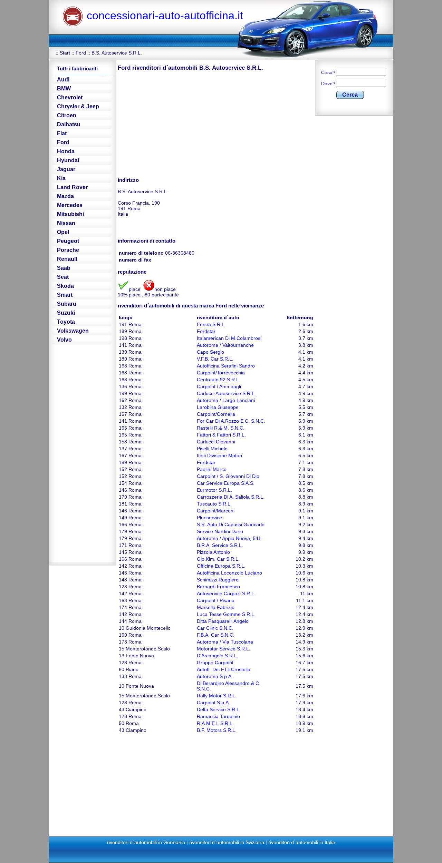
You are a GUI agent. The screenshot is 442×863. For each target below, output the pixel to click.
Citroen (66, 115)
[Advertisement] (176, 123)
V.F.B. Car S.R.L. (215, 359)
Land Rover (72, 187)
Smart (65, 295)
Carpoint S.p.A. (213, 702)
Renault (67, 259)
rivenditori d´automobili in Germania (146, 842)
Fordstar (206, 331)
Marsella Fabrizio (215, 607)
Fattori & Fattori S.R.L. (221, 435)
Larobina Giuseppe (218, 407)
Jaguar (66, 169)
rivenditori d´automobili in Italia (301, 842)
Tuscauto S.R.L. (214, 504)
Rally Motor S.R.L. (217, 695)
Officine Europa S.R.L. (221, 566)
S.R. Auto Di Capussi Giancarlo (231, 524)
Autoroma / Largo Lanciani (226, 400)
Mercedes (70, 205)
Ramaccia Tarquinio (218, 716)
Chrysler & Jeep (78, 106)
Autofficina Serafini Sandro (226, 366)
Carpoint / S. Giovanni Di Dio (228, 476)
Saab (63, 268)
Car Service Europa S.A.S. (225, 483)
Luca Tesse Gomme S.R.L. (226, 614)
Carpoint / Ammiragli (219, 386)
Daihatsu (68, 124)
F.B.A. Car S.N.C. (215, 635)
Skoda (65, 286)
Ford (81, 53)
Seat (63, 277)
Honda (66, 151)
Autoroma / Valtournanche (225, 345)
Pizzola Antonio (213, 552)
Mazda (65, 196)
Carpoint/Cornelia (216, 414)
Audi (63, 79)
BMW (64, 88)
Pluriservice (209, 517)
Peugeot (68, 241)
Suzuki (66, 313)
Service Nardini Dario (220, 531)
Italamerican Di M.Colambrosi (229, 338)
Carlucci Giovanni (216, 441)
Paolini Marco (212, 469)
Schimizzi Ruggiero (218, 579)
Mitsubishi (70, 214)
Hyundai (68, 160)
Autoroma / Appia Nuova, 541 (229, 538)
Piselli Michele (212, 448)
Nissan (66, 223)
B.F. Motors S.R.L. (217, 730)
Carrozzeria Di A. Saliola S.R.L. (231, 497)
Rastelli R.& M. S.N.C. (220, 428)
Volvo (64, 340)
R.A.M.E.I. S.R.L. (215, 723)
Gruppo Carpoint (215, 662)
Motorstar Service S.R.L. (223, 648)
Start (65, 53)
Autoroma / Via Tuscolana (225, 642)
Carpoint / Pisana (215, 600)
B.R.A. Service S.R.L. (220, 545)
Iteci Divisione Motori (219, 455)
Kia (61, 178)
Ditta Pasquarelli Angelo (223, 621)
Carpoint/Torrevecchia (221, 372)
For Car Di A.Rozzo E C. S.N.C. (231, 421)
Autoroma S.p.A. (215, 676)
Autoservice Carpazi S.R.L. (226, 593)
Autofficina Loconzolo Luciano (229, 573)
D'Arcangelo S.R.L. (217, 655)
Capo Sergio (210, 352)
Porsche (68, 250)
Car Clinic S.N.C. (215, 628)
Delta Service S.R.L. (219, 709)
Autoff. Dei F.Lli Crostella (223, 669)
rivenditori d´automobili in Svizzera (226, 842)
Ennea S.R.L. (211, 324)
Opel (63, 232)
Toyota (66, 322)
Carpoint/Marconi (215, 510)
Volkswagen (73, 331)
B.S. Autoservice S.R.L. (117, 53)
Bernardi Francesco (218, 586)
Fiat (62, 133)
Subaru (66, 304)
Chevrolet (70, 97)
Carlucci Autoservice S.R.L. (226, 393)
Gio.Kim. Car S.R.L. (218, 559)
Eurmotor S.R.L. (214, 490)
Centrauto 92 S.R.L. (218, 379)
